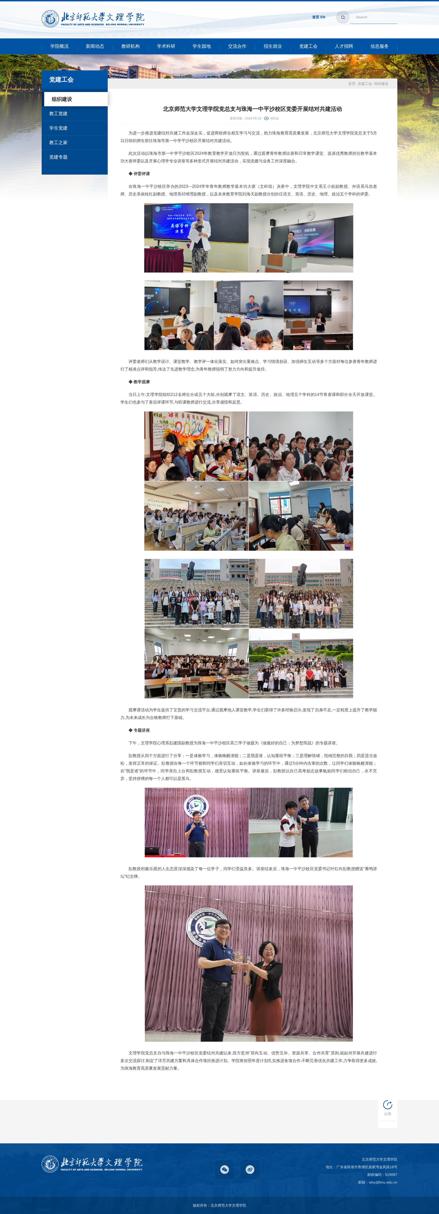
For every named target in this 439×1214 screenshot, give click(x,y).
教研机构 (130, 46)
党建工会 (308, 46)
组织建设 (62, 99)
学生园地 (202, 46)
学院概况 (59, 46)
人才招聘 (344, 46)
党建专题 (58, 157)
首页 (315, 17)
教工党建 (58, 113)
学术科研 (166, 46)
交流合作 (237, 46)
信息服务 (379, 46)
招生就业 (273, 46)
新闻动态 (95, 46)
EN (322, 17)
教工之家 (58, 142)
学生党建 (58, 128)
